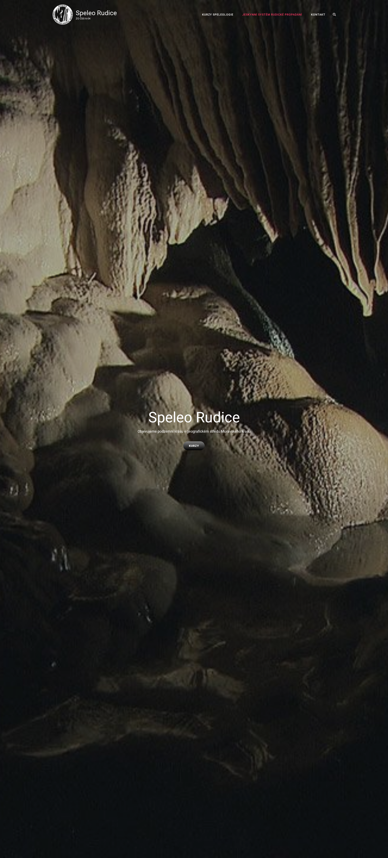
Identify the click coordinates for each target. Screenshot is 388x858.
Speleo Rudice (96, 13)
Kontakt (318, 14)
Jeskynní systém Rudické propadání (272, 14)
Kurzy (197, 445)
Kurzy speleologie (217, 14)
